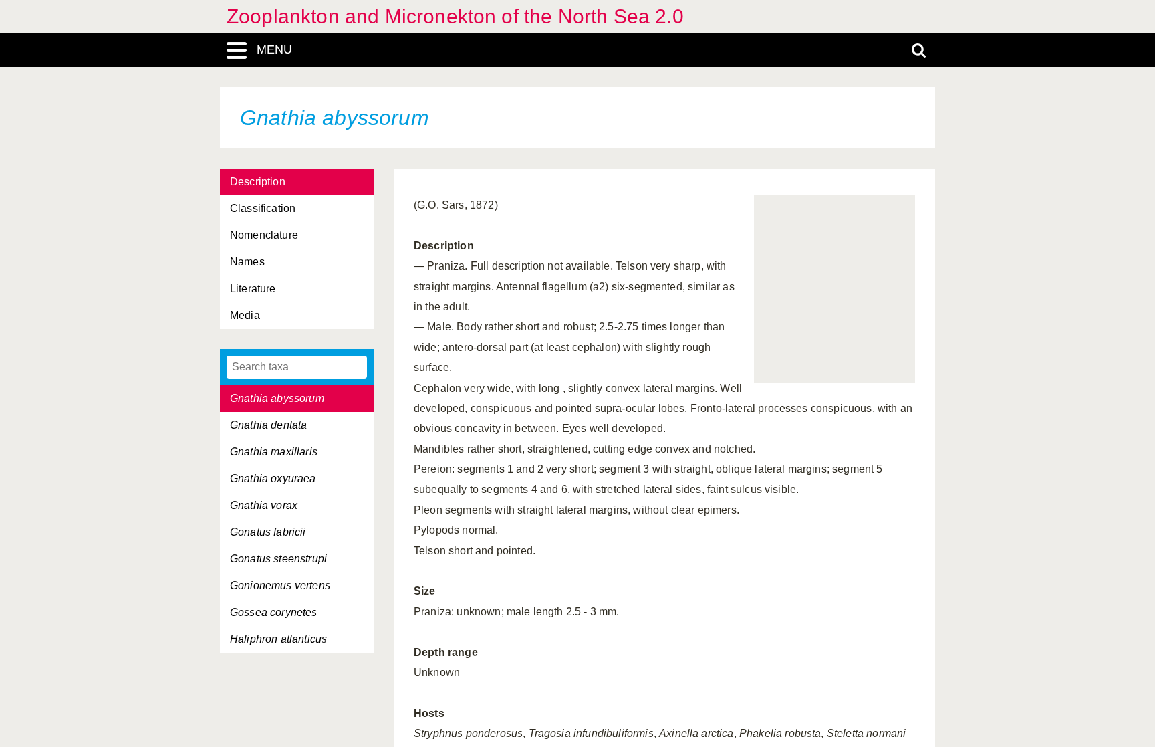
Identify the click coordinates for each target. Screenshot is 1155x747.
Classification (262, 208)
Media (245, 315)
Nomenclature (264, 235)
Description (257, 181)
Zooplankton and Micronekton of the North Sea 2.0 (455, 16)
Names (247, 262)
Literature (253, 288)
